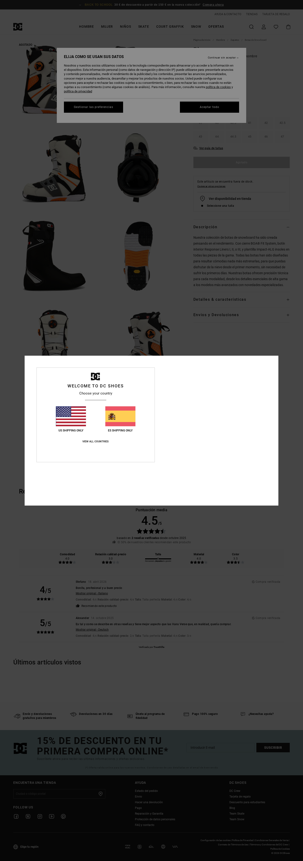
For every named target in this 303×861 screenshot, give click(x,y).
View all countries (95, 441)
